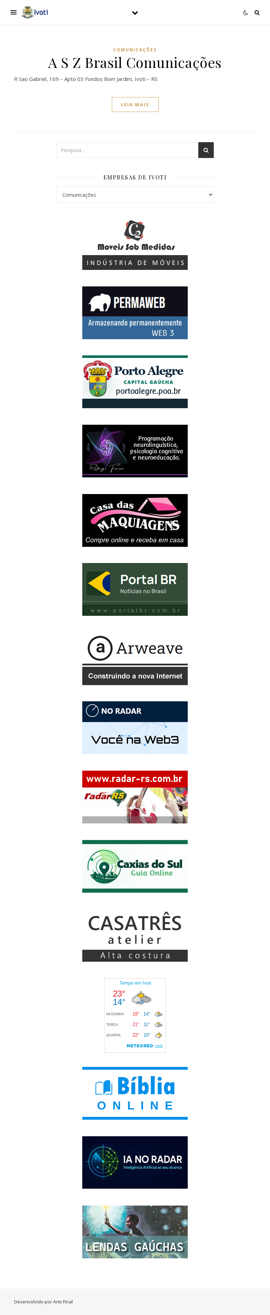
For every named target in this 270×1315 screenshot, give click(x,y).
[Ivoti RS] (35, 12)
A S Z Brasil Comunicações (135, 62)
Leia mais (135, 104)
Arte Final (63, 1301)
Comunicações (135, 50)
